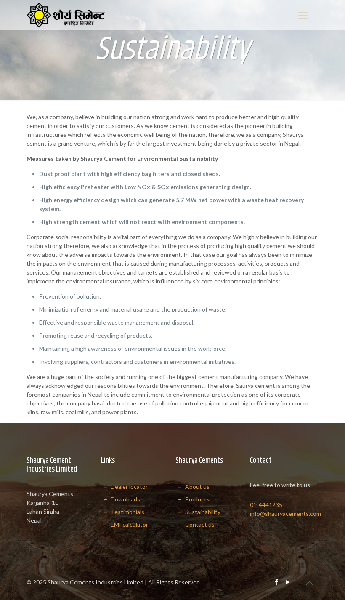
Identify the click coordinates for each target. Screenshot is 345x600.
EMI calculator (128, 524)
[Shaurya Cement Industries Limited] (66, 14)
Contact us (199, 524)
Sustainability (202, 511)
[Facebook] (276, 582)
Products (197, 499)
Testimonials (126, 511)
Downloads (124, 499)
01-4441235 (266, 504)
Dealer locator (128, 486)
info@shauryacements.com (285, 513)
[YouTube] (288, 582)
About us (197, 486)
